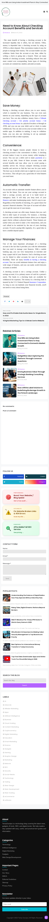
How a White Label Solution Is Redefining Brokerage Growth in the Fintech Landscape (31, 390)
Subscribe (24, 909)
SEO (6, 767)
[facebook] (4, 476)
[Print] (22, 301)
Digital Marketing (8, 851)
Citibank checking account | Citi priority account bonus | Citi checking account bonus (24, 120)
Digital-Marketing (11, 734)
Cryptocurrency (10, 730)
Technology (9, 778)
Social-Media (10, 774)
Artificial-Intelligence (12, 716)
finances (6, 200)
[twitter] (5, 482)
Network (8, 763)
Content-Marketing (12, 727)
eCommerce (9, 796)
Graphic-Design (11, 756)
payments (38, 158)
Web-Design (9, 785)
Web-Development (12, 789)
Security (8, 771)
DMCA (4, 876)
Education (8, 738)
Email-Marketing (11, 741)
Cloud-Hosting (10, 723)
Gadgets (8, 749)
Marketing (8, 760)
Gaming (8, 752)
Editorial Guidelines (9, 879)
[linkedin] (27, 476)
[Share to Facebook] (5, 301)
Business (8, 719)
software (8, 800)
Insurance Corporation (38, 282)
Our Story (5, 873)
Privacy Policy (7, 886)
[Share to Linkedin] (18, 301)
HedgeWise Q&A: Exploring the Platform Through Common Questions (31, 358)
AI (5, 701)
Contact (5, 870)
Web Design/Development (11, 857)
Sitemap (5, 882)
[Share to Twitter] (9, 301)
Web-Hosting (10, 793)
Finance (7, 745)
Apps (7, 712)
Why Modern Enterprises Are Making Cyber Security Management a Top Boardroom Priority (27, 634)
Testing (7, 782)
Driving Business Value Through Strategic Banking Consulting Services (31, 374)
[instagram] (27, 482)
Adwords (8, 705)
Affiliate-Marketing (11, 708)
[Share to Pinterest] (13, 301)
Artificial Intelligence (9, 848)
